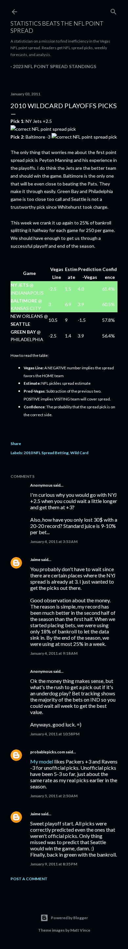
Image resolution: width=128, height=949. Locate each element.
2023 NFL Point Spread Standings (54, 66)
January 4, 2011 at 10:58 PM (54, 733)
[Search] (113, 10)
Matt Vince (80, 930)
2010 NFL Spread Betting (46, 452)
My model (41, 761)
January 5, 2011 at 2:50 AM (53, 795)
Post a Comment (29, 878)
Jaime (35, 559)
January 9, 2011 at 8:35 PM (53, 864)
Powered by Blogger (69, 917)
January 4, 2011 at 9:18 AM (53, 653)
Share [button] (16, 443)
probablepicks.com (47, 751)
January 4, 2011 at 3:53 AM (53, 541)
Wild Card (79, 452)
